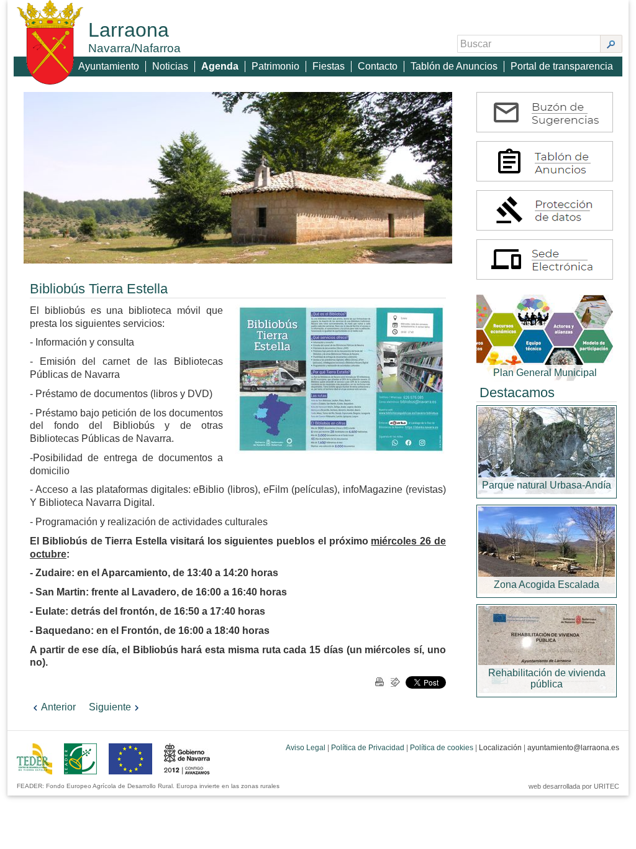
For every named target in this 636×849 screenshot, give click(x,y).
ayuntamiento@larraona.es (573, 747)
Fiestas (328, 66)
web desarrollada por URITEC (574, 786)
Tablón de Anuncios (454, 66)
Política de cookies (441, 747)
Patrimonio (275, 66)
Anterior (58, 707)
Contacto (378, 66)
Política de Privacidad (367, 747)
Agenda (219, 66)
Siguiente (110, 707)
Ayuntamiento (108, 66)
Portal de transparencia (562, 66)
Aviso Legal (305, 747)
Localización (500, 747)
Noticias (170, 66)
